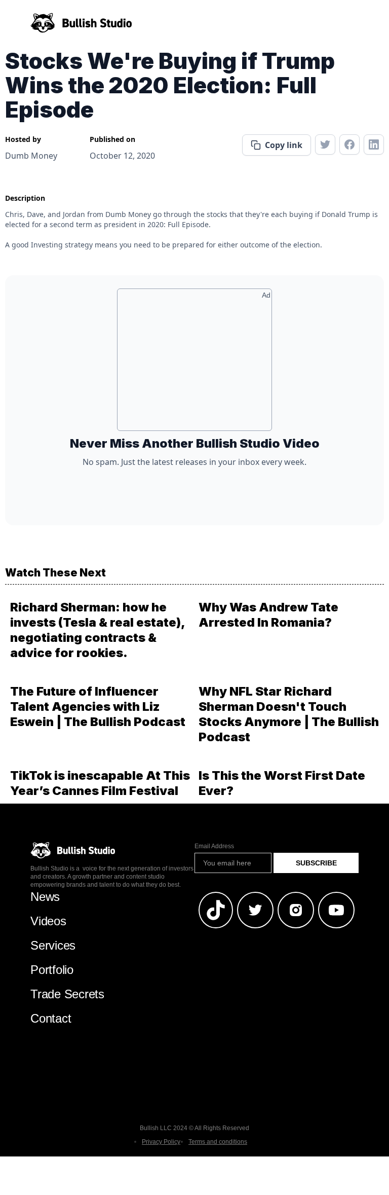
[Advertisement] (194, 363)
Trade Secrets (67, 994)
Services (52, 945)
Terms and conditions (217, 1141)
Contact (50, 1018)
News (45, 896)
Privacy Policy (161, 1141)
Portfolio (51, 969)
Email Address (214, 846)
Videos (48, 921)
